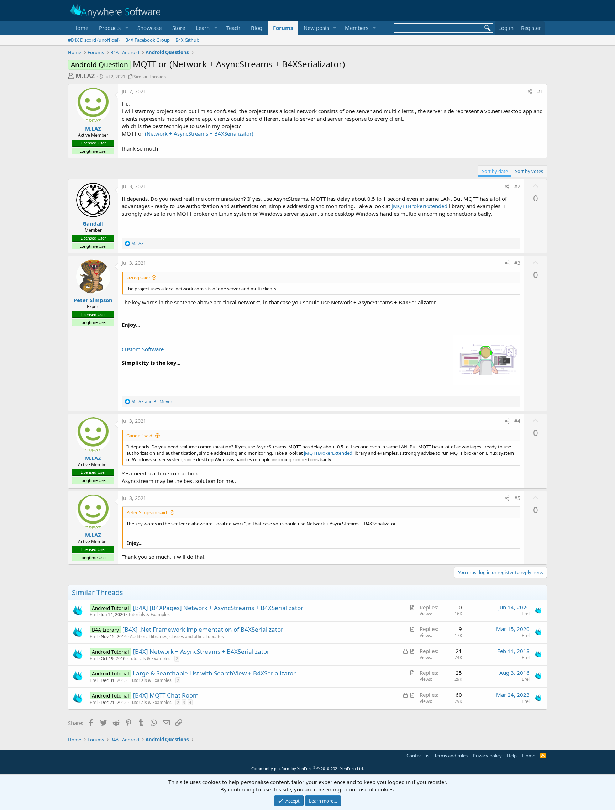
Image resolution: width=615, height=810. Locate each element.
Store (178, 27)
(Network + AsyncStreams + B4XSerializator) (199, 133)
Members (356, 27)
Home (80, 27)
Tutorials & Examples (149, 614)
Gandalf (93, 223)
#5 (517, 498)
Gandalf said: (139, 435)
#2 (517, 186)
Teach (233, 27)
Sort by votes (529, 171)
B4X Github (187, 40)
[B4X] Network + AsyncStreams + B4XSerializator (201, 651)
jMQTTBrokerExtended (419, 206)
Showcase (149, 27)
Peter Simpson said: (147, 512)
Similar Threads (149, 76)
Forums (283, 27)
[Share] (530, 91)
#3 (517, 262)
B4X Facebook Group (147, 40)
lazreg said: (138, 277)
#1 (540, 91)
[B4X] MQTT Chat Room (166, 695)
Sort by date (495, 171)
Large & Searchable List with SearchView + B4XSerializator (214, 673)
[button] (113, 28)
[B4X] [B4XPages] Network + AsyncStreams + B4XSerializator (218, 608)
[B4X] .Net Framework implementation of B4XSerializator (202, 629)
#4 (517, 420)
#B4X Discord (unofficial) (94, 40)
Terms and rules (451, 755)
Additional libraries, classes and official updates (177, 636)
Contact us (417, 755)
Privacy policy (487, 755)
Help (512, 755)
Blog (256, 27)
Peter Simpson (93, 300)
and (151, 402)
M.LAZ (85, 76)
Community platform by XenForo (307, 768)
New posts (316, 27)
